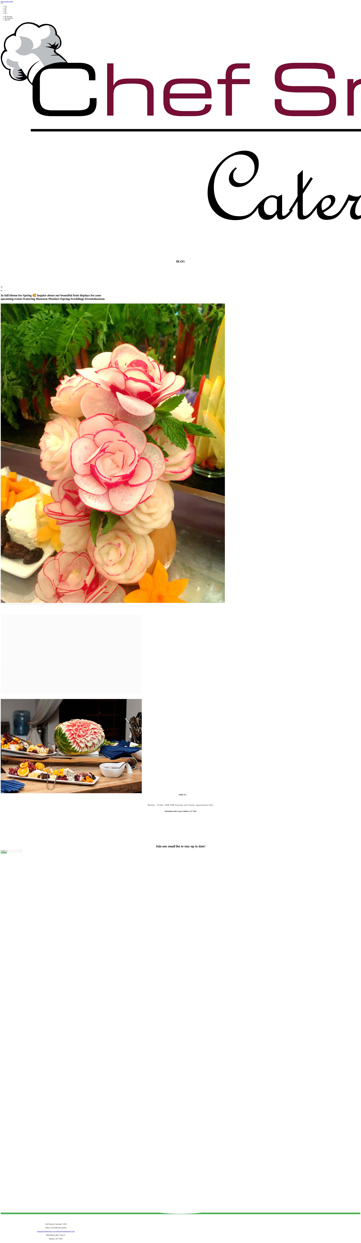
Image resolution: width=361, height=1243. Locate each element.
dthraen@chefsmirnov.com (65, 1231)
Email (2, 851)
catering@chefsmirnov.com (46, 1231)
